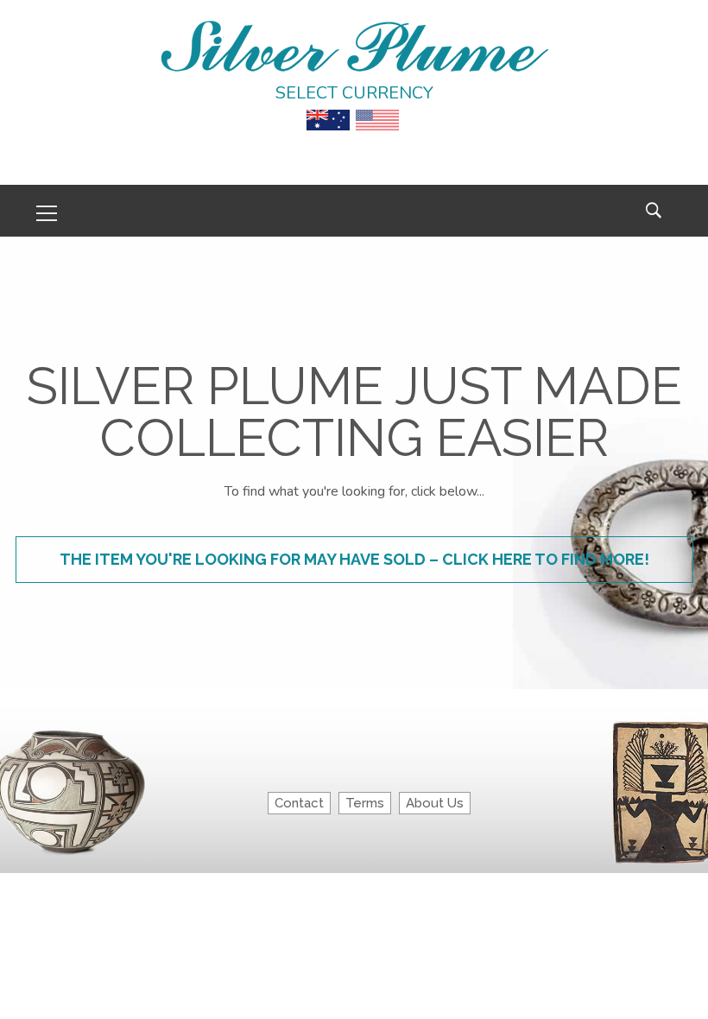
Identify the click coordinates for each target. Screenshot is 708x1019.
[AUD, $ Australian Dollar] (328, 108)
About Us (435, 803)
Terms (364, 803)
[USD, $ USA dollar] (377, 108)
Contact (299, 803)
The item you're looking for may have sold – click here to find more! (354, 559)
